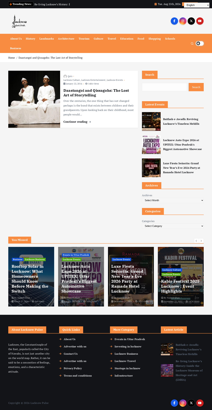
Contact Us (71, 354)
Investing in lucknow (128, 346)
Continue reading (75, 122)
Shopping (155, 38)
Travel (112, 38)
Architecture (66, 38)
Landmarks (46, 38)
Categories (148, 221)
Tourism (84, 38)
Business (15, 48)
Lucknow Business (35, 259)
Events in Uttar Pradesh (76, 255)
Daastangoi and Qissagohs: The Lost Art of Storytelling (51, 57)
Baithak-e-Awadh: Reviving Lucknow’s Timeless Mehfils (181, 121)
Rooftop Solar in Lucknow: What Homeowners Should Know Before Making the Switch (30, 279)
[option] (31, 277)
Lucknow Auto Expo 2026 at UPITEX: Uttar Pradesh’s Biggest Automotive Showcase (182, 144)
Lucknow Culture (71, 79)
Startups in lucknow (127, 368)
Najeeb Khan (23, 297)
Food (141, 38)
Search (149, 75)
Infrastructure (124, 375)
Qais (70, 76)
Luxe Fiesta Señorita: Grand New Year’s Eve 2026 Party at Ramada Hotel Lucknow (181, 167)
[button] (196, 240)
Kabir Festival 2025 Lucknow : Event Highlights (180, 286)
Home (11, 57)
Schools (170, 38)
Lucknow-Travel (125, 361)
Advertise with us (75, 346)
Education (126, 38)
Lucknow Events (115, 79)
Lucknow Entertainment (93, 79)
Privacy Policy (73, 368)
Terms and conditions (78, 375)
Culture (98, 38)
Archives (147, 195)
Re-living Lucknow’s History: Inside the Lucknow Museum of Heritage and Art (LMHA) (189, 370)
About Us (16, 38)
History (30, 38)
